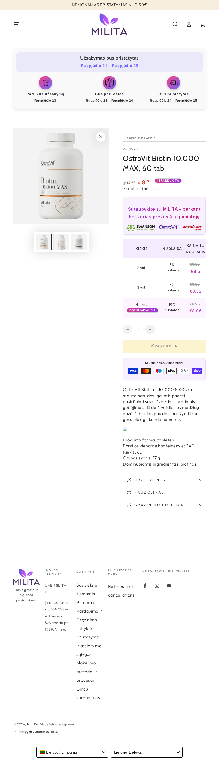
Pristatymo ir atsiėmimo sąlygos (88, 645)
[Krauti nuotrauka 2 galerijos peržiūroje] (61, 242)
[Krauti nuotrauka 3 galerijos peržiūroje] (79, 242)
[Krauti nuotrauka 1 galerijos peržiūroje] (44, 242)
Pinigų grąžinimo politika (38, 732)
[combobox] (72, 752)
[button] (175, 24)
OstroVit (131, 149)
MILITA (32, 724)
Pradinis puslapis (138, 138)
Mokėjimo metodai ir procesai (86, 671)
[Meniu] (16, 24)
